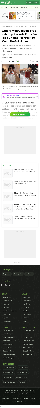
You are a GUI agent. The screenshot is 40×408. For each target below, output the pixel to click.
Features (4, 7)
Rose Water (27, 300)
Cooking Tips (18, 274)
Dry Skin (26, 307)
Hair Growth (27, 304)
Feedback (25, 398)
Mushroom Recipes (9, 341)
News (8, 26)
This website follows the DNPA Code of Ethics (20, 390)
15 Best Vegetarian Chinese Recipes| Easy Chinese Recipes (24, 217)
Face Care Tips (28, 347)
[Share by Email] (33, 61)
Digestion (6, 318)
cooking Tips (25, 7)
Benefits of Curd (28, 341)
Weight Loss (7, 274)
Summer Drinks (28, 337)
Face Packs (27, 314)
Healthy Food (7, 314)
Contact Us (18, 401)
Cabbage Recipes (9, 351)
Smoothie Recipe (29, 351)
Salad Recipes (8, 334)
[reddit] (13, 61)
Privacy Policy (6, 398)
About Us (16, 398)
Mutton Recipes (8, 372)
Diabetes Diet (7, 300)
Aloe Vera (26, 297)
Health (5, 294)
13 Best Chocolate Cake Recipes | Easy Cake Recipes (25, 182)
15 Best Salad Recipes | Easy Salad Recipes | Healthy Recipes (25, 194)
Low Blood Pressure (10, 311)
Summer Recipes (28, 330)
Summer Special (29, 327)
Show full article (19, 114)
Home (3, 26)
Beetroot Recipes (9, 354)
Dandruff (26, 311)
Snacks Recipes (8, 358)
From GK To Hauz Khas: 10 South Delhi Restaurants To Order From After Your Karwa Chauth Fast (25, 207)
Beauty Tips (27, 318)
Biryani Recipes (22, 372)
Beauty (25, 294)
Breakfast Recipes (9, 382)
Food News (15, 7)
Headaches (7, 321)
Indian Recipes (8, 364)
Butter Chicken (8, 377)
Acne (25, 321)
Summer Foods (28, 334)
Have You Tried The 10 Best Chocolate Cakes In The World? (24, 171)
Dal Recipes (7, 347)
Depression (7, 307)
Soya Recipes (8, 344)
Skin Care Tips (28, 344)
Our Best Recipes (10, 166)
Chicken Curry (23, 367)
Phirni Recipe (27, 354)
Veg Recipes (7, 327)
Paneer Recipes (8, 337)
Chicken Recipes (8, 367)
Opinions (36, 7)
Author (33, 398)
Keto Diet (6, 304)
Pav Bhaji (22, 382)
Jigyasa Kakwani (7, 54)
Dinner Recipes (8, 330)
